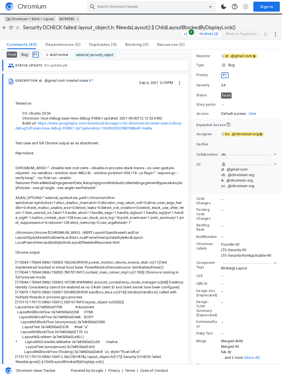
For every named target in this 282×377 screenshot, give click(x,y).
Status (201, 95)
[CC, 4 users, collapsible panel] (249, 164)
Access (202, 114)
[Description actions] (179, 82)
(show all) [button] (252, 357)
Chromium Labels (204, 246)
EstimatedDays (206, 324)
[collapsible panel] (249, 263)
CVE (199, 276)
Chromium (19, 19)
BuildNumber (206, 237)
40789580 (66, 19)
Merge (201, 341)
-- (223, 104)
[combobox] (152, 6)
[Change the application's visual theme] (223, 6)
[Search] (92, 6)
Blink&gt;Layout (234, 268)
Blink (36, 19)
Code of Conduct (154, 370)
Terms (130, 370)
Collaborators (207, 154)
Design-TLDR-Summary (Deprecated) (207, 308)
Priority (202, 75)
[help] (234, 6)
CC (198, 164)
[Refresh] (11, 27)
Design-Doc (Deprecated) (207, 293)
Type (200, 65)
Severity (202, 85)
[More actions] (275, 34)
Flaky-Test (204, 333)
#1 (91, 80)
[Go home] (4, 27)
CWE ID (202, 284)
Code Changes (203, 201)
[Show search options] (210, 6)
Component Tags (205, 265)
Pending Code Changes (203, 214)
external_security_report (94, 55)
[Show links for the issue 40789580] (77, 19)
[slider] (192, 206)
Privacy (114, 370)
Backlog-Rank (203, 227)
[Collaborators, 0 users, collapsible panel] (249, 154)
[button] (236, 65)
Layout (49, 19)
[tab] (21, 44)
